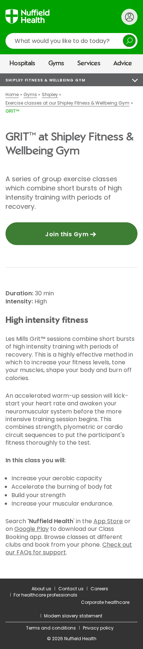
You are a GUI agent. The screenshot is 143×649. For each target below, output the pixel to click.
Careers (99, 589)
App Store (108, 521)
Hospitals (22, 63)
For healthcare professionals (45, 595)
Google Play (31, 529)
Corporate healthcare (105, 602)
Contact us (71, 589)
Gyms (56, 63)
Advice (122, 63)
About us (41, 589)
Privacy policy (98, 628)
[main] (71, 326)
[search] (72, 41)
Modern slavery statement (73, 616)
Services (88, 63)
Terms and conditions (51, 628)
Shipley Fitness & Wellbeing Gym (45, 80)
